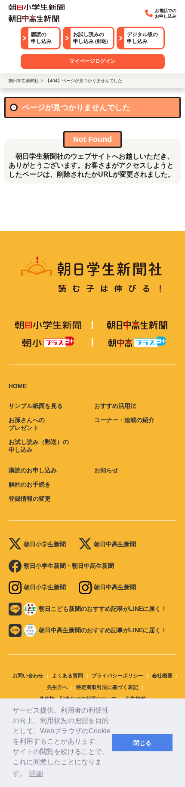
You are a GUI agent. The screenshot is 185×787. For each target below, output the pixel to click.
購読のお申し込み (33, 470)
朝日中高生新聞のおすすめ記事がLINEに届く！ (103, 630)
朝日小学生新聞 (45, 544)
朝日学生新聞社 (24, 80)
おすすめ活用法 (115, 405)
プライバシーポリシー (117, 676)
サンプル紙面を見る (36, 405)
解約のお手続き (30, 484)
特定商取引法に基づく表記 (107, 687)
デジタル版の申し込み (142, 37)
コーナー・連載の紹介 (124, 419)
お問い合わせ (27, 676)
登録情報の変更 (30, 498)
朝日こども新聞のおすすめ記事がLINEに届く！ (103, 608)
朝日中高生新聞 (115, 544)
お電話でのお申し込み (165, 13)
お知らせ (106, 470)
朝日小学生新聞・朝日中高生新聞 (69, 565)
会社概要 (162, 676)
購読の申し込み (41, 37)
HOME (18, 386)
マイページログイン (92, 61)
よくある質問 (67, 676)
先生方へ (57, 687)
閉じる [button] (142, 742)
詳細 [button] (36, 773)
